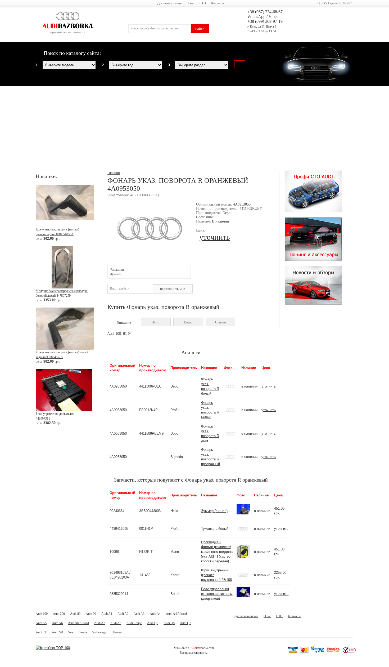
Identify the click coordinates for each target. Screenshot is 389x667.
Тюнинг (118, 632)
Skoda (83, 632)
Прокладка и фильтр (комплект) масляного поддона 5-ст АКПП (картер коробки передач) (217, 551)
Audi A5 (41, 623)
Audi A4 (155, 614)
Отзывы (220, 322)
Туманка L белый (214, 529)
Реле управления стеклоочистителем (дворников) (217, 594)
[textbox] (159, 28)
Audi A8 (115, 623)
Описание (124, 322)
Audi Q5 (169, 623)
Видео (188, 322)
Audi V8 (57, 632)
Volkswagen (99, 632)
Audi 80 (75, 614)
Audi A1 (106, 614)
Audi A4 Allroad (176, 614)
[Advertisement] (194, 128)
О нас (190, 3)
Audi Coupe (134, 623)
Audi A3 (139, 614)
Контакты (217, 3)
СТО (203, 3)
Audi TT (41, 632)
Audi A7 (99, 623)
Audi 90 (91, 614)
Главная (113, 173)
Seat (71, 632)
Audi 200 (59, 614)
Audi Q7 (185, 623)
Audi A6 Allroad (78, 623)
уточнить (214, 237)
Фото (155, 322)
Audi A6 (57, 623)
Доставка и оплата (169, 3)
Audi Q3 (152, 623)
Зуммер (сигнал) (214, 511)
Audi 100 (42, 614)
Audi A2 (122, 614)
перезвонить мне (172, 289)
